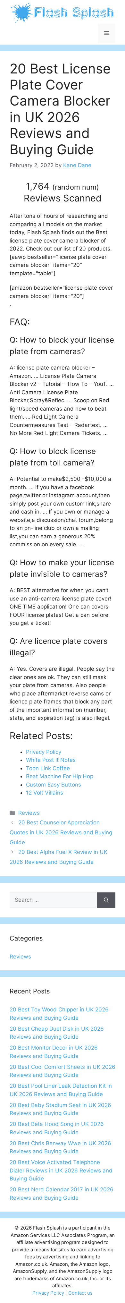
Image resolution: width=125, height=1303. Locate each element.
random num (75, 187)
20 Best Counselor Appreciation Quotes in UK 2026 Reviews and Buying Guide (61, 832)
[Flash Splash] (62, 12)
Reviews (29, 813)
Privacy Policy (48, 1293)
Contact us (80, 1293)
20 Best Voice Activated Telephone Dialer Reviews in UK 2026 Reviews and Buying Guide (61, 1170)
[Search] (106, 900)
